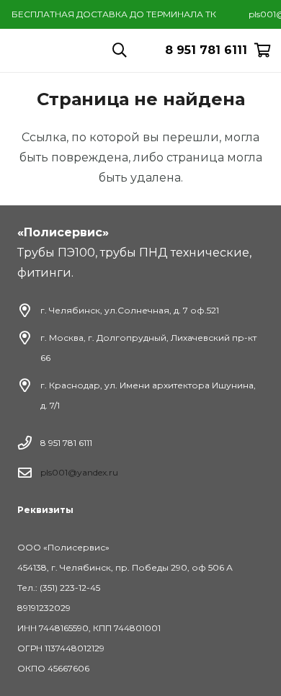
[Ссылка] (78, 50)
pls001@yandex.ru (79, 472)
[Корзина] (263, 50)
